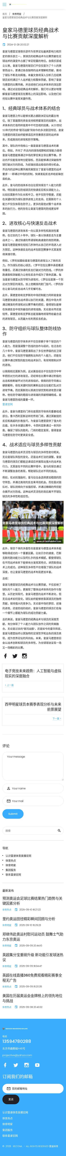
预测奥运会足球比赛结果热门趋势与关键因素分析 (32, 901)
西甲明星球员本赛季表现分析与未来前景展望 (33, 707)
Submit (13, 814)
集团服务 (11, 870)
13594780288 (16, 1041)
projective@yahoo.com (17, 1055)
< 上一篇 (9, 685)
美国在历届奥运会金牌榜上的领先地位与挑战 (32, 998)
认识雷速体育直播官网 (18, 856)
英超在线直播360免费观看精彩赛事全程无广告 (32, 978)
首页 (4, 13)
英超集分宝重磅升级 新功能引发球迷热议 (32, 957)
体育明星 (11, 865)
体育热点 (11, 860)
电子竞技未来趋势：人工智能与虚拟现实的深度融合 (33, 673)
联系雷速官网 (13, 875)
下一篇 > (57, 718)
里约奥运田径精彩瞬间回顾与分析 (28, 918)
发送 (10, 1099)
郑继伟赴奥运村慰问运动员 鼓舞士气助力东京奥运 (32, 937)
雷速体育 (53, 1146)
